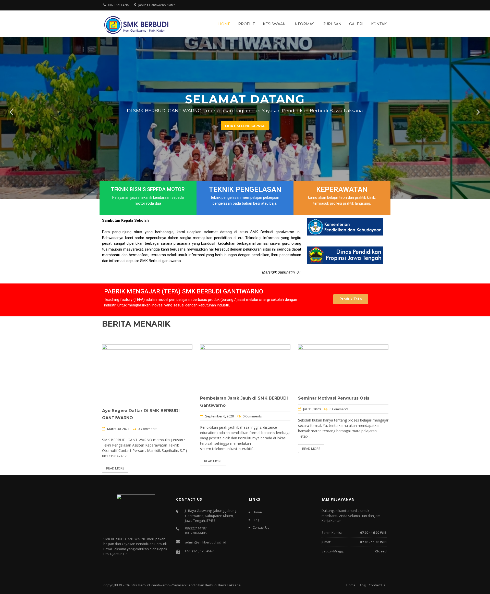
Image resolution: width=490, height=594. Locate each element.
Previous (11, 111)
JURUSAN (332, 24)
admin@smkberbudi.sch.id (205, 542)
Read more (115, 468)
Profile (246, 24)
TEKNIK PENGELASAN (245, 189)
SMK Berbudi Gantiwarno (150, 585)
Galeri (356, 24)
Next (478, 111)
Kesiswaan (274, 24)
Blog (256, 519)
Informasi (304, 24)
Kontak (379, 24)
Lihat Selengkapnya (245, 126)
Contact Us (261, 527)
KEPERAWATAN (342, 189)
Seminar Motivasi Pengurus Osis (333, 398)
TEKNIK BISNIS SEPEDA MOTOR (148, 189)
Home (224, 24)
